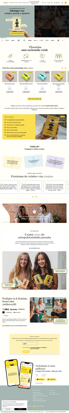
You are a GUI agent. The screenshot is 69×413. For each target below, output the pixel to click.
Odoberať (26, 351)
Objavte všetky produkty (33, 98)
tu (7, 406)
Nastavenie (8, 409)
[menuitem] (6, 3)
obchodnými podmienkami (36, 347)
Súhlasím (20, 409)
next (65, 68)
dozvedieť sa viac (35, 248)
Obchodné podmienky (38, 394)
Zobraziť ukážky (39, 383)
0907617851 (53, 392)
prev (62, 68)
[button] (63, 137)
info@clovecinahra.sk (55, 394)
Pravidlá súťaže (36, 392)
